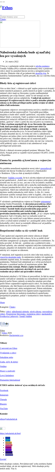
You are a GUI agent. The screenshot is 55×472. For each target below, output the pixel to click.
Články (3, 19)
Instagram (4, 395)
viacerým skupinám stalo (10, 257)
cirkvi (8, 311)
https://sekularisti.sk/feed (10, 433)
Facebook (4, 390)
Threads (3, 399)
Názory (8, 450)
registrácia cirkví (33, 314)
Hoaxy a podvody (7, 371)
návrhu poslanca (42, 66)
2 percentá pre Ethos (8, 348)
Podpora (8, 452)
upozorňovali (45, 168)
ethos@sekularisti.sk (8, 419)
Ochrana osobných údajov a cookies (32, 468)
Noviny (8, 443)
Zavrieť (3, 459)
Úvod (7, 438)
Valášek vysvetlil (15, 178)
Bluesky (3, 404)
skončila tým (40, 73)
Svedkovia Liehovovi (9, 316)
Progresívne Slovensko (15, 314)
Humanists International (10, 380)
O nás (7, 440)
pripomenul (46, 201)
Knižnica (9, 455)
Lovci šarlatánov (7, 375)
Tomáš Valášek (25, 316)
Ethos (2, 330)
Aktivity (8, 445)
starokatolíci (47, 314)
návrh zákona (35, 311)
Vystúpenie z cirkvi (8, 353)
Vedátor (3, 366)
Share (2, 302)
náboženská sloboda (20, 311)
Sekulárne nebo (6, 357)
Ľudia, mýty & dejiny (9, 362)
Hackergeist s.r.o (16, 335)
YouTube (4, 408)
